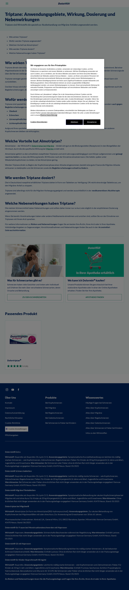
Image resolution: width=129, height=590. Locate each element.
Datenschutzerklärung (49, 115)
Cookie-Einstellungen (38, 122)
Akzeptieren (92, 122)
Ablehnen (74, 122)
